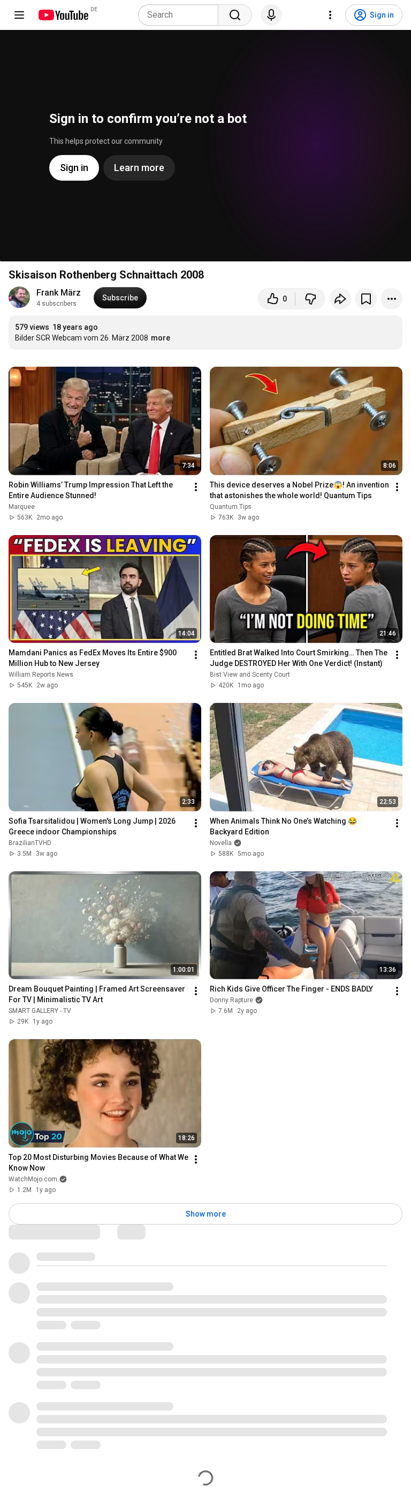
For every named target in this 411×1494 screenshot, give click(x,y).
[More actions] (391, 298)
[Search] (235, 15)
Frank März (58, 293)
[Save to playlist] (366, 298)
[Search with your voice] (271, 15)
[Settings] (330, 15)
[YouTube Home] (63, 15)
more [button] (160, 338)
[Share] (340, 298)
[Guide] (19, 15)
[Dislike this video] (310, 298)
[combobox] (181, 15)
